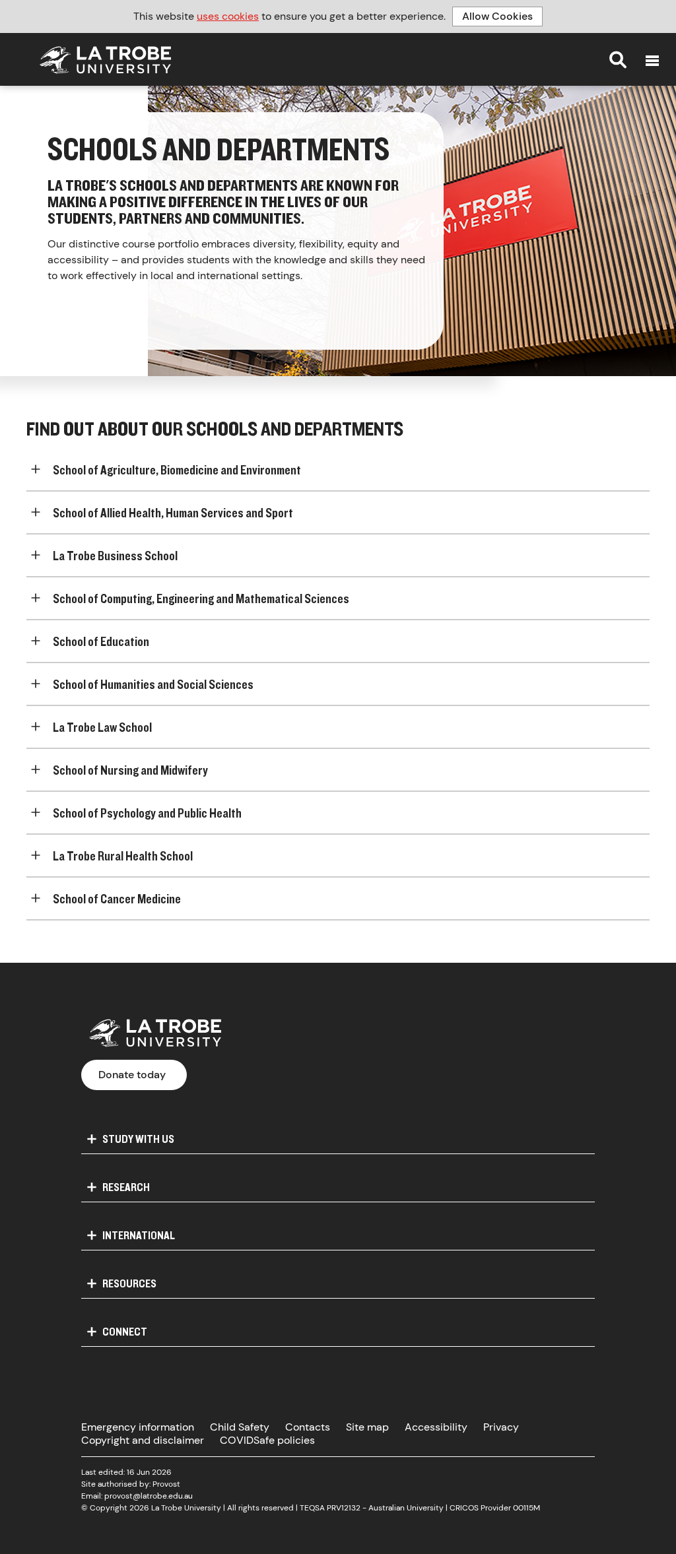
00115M (526, 1508)
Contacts (307, 1427)
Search (618, 59)
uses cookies (228, 16)
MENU (652, 61)
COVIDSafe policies (267, 1440)
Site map (367, 1427)
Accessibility (436, 1427)
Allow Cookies (497, 16)
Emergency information (137, 1427)
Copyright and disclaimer (142, 1440)
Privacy (501, 1427)
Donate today (132, 1075)
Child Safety (239, 1427)
